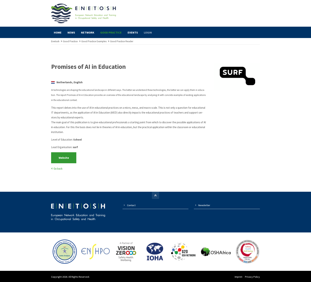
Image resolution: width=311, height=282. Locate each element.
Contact (131, 205)
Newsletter (204, 205)
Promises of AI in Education (88, 67)
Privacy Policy (252, 276)
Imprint (238, 276)
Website (64, 157)
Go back (58, 168)
